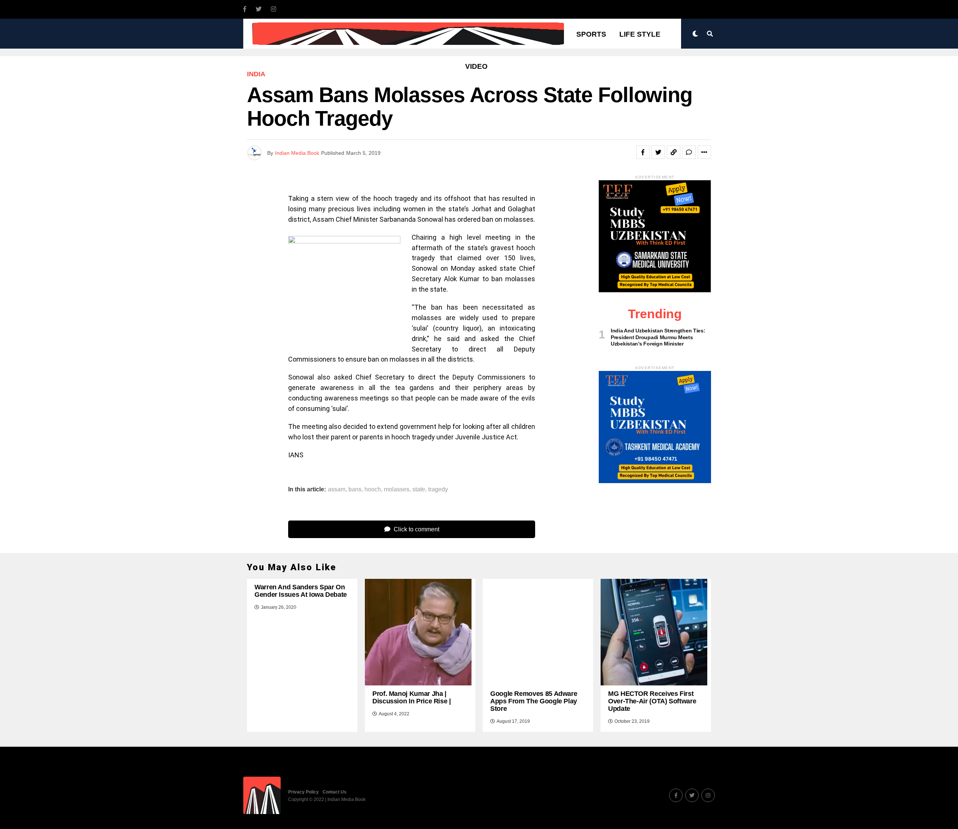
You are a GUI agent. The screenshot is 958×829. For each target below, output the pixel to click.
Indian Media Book (297, 153)
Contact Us (335, 792)
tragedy (438, 489)
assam (336, 489)
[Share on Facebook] (643, 152)
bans (354, 489)
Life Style (639, 34)
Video (476, 66)
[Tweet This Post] (658, 152)
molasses (396, 489)
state (418, 489)
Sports (591, 34)
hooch (372, 489)
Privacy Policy (303, 792)
